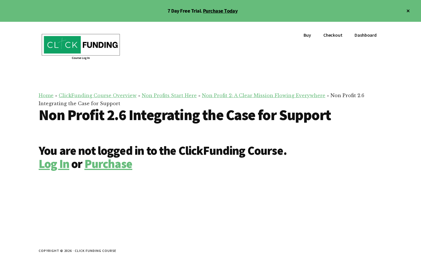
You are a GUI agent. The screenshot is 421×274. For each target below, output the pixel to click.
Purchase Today (220, 10)
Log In (54, 163)
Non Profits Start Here (169, 95)
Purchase (108, 163)
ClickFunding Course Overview (98, 95)
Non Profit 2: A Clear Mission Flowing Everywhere (263, 95)
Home (46, 95)
